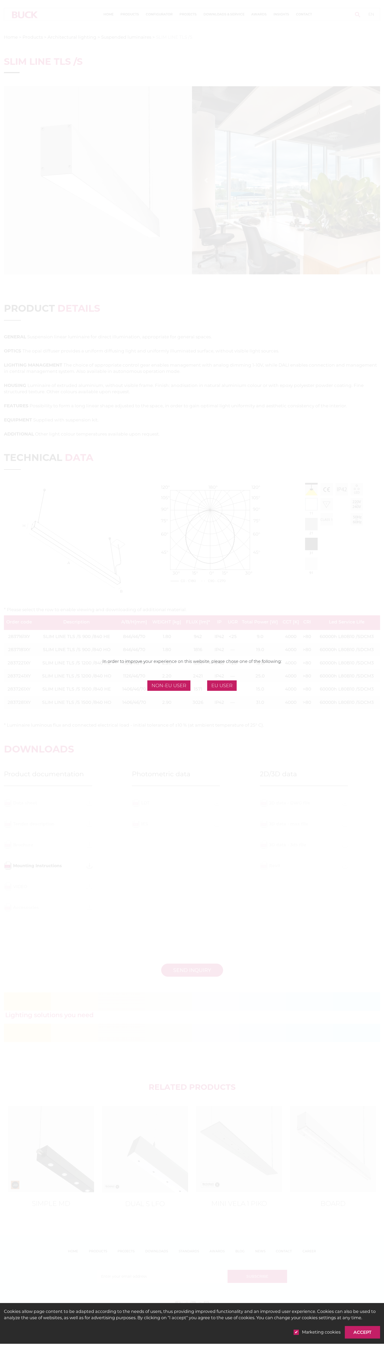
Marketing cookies (321, 1332)
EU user (221, 685)
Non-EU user (169, 685)
